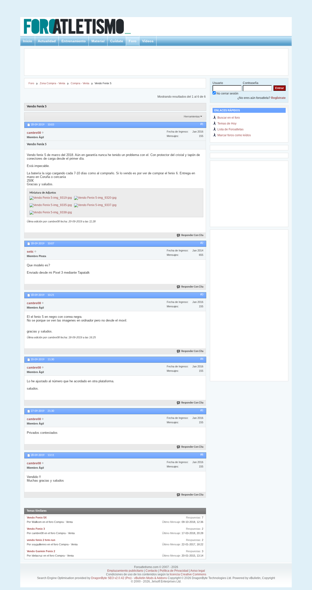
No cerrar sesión (227, 93)
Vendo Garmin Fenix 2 (41, 551)
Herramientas (192, 116)
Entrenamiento (73, 41)
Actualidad (47, 41)
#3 (201, 294)
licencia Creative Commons (188, 574)
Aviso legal (197, 570)
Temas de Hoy (226, 123)
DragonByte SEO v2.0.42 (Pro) (111, 578)
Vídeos (148, 41)
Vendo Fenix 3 (36, 528)
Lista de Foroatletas (230, 129)
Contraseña (250, 83)
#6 (201, 454)
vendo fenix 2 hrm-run (41, 539)
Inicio (27, 41)
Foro (132, 41)
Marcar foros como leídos (234, 135)
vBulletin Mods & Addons (150, 578)
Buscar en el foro (228, 117)
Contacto (151, 570)
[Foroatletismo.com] (83, 27)
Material (98, 41)
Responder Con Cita (192, 235)
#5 (201, 410)
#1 (201, 124)
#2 (201, 243)
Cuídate (116, 41)
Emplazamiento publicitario (125, 570)
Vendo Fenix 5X (37, 517)
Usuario (218, 83)
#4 (201, 359)
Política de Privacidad (174, 570)
